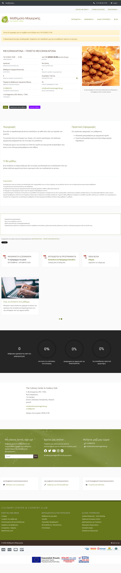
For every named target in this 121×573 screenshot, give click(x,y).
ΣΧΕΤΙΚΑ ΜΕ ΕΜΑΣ (82, 9)
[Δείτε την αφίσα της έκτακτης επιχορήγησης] (60, 568)
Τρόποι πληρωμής (52, 302)
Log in (115, 3)
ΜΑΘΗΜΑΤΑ (88, 19)
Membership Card (11, 302)
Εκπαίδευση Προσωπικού (90, 539)
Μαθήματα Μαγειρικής (21, 19)
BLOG (116, 19)
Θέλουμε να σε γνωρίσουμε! (15, 493)
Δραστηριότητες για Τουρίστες (91, 531)
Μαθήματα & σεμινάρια (49, 525)
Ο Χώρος (4, 525)
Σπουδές (44, 528)
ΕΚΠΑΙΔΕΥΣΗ (75, 19)
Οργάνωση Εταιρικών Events (91, 528)
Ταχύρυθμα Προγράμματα (50, 531)
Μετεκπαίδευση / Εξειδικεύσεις (52, 534)
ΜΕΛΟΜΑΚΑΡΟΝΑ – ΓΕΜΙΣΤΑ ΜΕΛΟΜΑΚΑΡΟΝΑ (45, 239)
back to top (116, 552)
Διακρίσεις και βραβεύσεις (9, 534)
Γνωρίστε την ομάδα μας (9, 528)
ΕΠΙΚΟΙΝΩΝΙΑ (112, 9)
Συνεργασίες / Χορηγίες (8, 536)
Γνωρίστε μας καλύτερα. (96, 493)
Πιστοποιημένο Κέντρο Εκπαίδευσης (12, 531)
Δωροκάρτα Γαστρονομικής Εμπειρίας (100, 301)
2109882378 (101, 3)
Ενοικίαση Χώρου (87, 536)
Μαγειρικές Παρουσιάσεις (90, 534)
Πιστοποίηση (46, 536)
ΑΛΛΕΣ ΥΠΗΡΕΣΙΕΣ (103, 19)
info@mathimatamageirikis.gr (52, 88)
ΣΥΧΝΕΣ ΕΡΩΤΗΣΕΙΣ (98, 9)
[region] (60, 457)
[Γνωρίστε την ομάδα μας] (77, 78)
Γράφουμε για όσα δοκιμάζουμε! (57, 493)
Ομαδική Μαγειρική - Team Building (93, 525)
